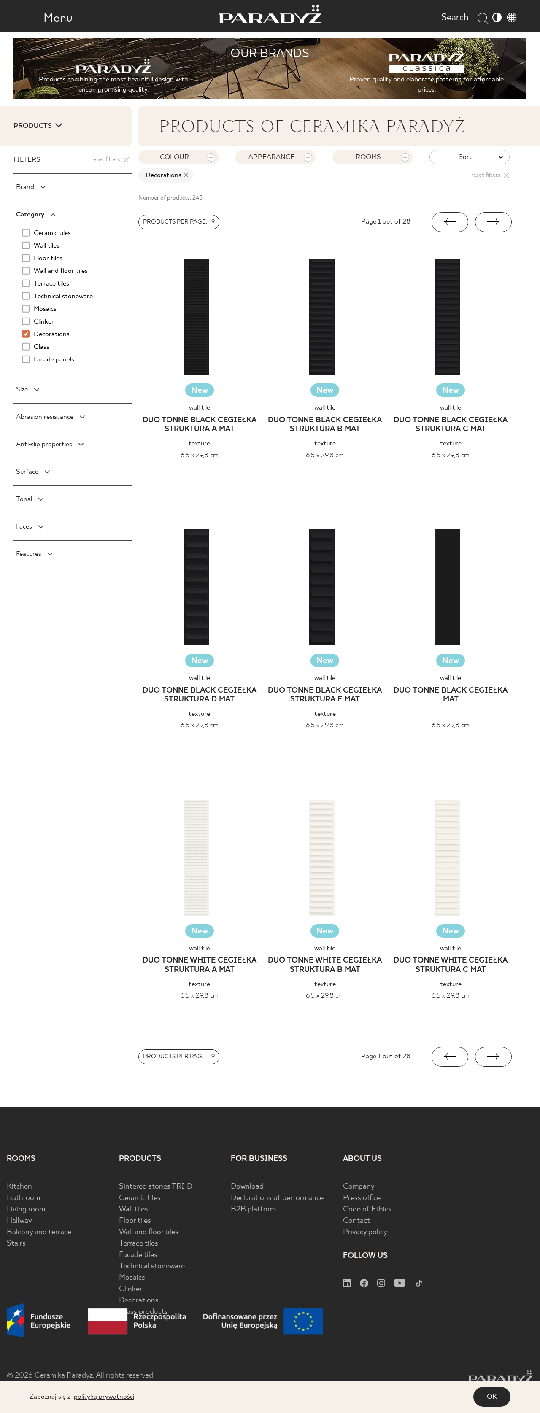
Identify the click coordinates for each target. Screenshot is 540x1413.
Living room (26, 1209)
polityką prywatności (104, 1397)
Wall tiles (133, 1209)
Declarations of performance (277, 1198)
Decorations (139, 1300)
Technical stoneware (152, 1266)
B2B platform (253, 1209)
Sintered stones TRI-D (155, 1186)
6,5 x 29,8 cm (200, 455)
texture (199, 444)
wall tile (199, 408)
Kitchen (19, 1186)
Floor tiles (135, 1220)
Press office (362, 1198)
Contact (356, 1220)
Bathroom (23, 1198)
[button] (450, 222)
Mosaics (132, 1277)
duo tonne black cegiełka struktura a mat (199, 425)
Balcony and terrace (39, 1232)
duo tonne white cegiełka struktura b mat (325, 965)
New (199, 390)
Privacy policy (365, 1232)
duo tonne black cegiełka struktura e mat (325, 695)
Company (359, 1186)
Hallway (19, 1220)
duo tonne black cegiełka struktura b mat (325, 425)
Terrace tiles (138, 1243)
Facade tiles (138, 1255)
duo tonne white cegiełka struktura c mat (451, 965)
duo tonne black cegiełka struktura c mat (451, 425)
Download (247, 1186)
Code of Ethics (367, 1209)
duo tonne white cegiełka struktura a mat (199, 965)
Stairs (16, 1243)
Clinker (130, 1289)
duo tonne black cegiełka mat (451, 695)
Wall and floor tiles (148, 1232)
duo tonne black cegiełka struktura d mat (199, 695)
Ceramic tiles (140, 1198)
